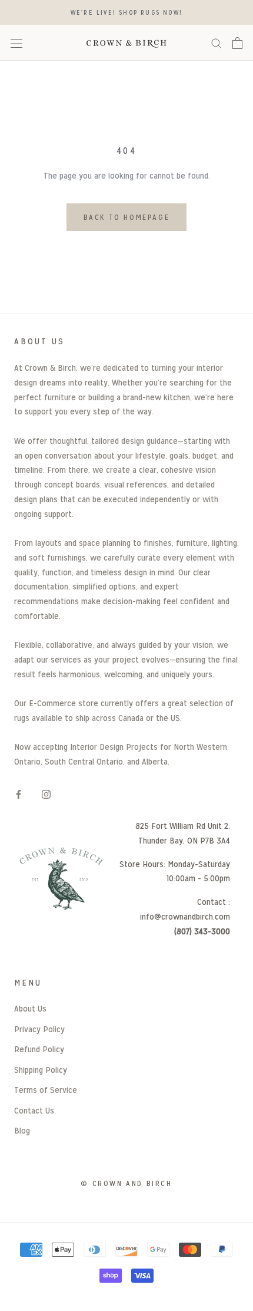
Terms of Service (45, 1089)
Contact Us (34, 1110)
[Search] (216, 43)
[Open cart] (237, 43)
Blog (22, 1130)
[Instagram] (46, 793)
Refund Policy (39, 1049)
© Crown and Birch (126, 1183)
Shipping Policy (40, 1069)
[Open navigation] (16, 43)
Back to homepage (127, 217)
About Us (30, 1008)
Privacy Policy (39, 1029)
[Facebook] (18, 793)
